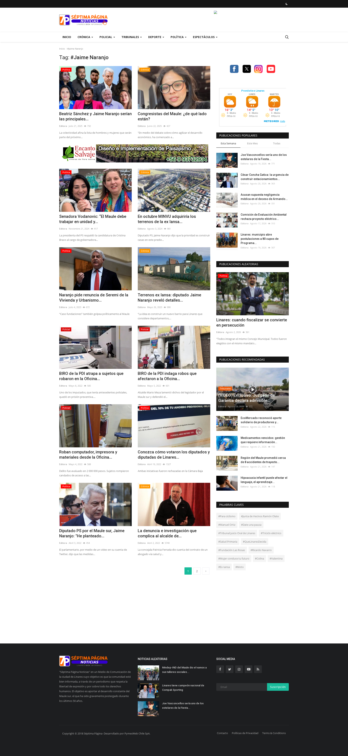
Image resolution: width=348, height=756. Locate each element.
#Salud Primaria (227, 541)
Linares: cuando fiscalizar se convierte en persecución (251, 322)
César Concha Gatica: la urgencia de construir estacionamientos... (265, 177)
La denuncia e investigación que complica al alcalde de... (167, 533)
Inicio (66, 37)
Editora (63, 125)
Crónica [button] (84, 37)
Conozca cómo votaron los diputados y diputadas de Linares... (174, 455)
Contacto (222, 733)
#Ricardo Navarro (261, 550)
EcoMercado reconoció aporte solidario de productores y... (261, 420)
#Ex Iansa (224, 567)
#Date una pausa (251, 524)
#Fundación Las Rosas (231, 550)
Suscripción (278, 687)
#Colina (259, 558)
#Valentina (276, 558)
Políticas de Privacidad (245, 733)
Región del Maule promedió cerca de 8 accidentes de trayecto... (263, 460)
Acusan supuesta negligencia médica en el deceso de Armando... (264, 197)
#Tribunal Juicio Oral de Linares (236, 533)
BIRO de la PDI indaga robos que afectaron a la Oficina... (167, 376)
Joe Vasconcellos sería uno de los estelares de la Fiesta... (264, 157)
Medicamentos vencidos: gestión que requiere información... (263, 440)
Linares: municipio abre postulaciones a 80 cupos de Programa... (260, 239)
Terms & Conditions (274, 733)
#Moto (239, 567)
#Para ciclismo (226, 516)
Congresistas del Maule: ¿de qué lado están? (172, 116)
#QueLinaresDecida (254, 541)
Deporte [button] (155, 37)
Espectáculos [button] (204, 37)
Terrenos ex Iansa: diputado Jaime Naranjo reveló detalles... (169, 298)
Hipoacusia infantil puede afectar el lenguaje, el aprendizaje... (264, 480)
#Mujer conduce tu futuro (233, 558)
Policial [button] (106, 37)
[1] (286, 4)
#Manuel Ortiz (226, 524)
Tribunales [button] (130, 37)
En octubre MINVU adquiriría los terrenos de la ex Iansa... (167, 219)
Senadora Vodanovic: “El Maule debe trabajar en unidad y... (92, 219)
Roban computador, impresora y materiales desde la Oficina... (88, 455)
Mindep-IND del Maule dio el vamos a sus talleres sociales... (184, 669)
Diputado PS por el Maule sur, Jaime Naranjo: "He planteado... (91, 533)
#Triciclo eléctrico (271, 533)
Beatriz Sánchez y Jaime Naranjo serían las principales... (95, 116)
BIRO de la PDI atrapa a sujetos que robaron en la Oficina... (91, 376)
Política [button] (177, 37)
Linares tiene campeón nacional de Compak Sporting (183, 687)
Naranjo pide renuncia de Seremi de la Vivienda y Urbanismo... (93, 298)
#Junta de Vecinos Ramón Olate (260, 516)
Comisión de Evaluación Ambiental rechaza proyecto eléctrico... (264, 216)
